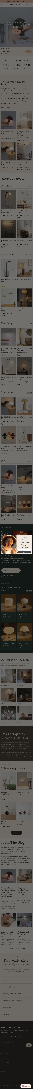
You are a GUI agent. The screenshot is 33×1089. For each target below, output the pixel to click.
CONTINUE (24, 552)
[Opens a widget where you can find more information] (25, 1086)
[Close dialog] (31, 535)
